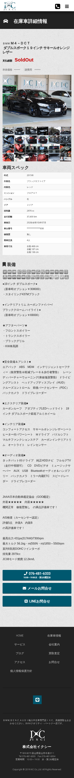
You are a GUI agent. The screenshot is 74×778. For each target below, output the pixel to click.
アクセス (19, 662)
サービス (19, 644)
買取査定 (54, 653)
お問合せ (54, 662)
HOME (19, 635)
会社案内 (54, 644)
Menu (66, 6)
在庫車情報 (54, 635)
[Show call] (58, 6)
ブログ (20, 653)
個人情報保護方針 (21, 671)
